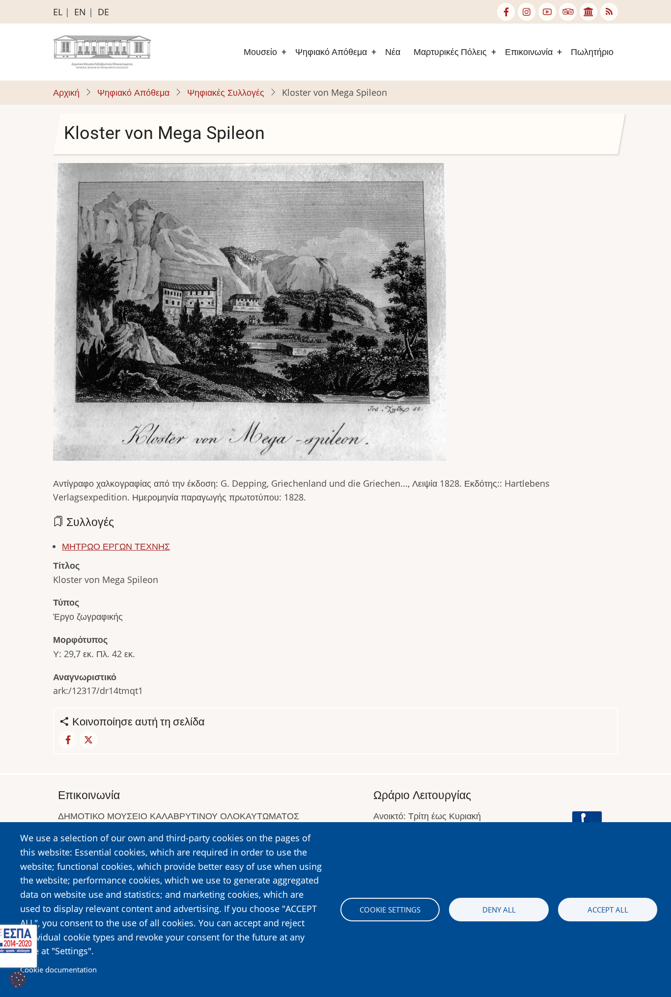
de (103, 12)
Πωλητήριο (592, 52)
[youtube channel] (547, 12)
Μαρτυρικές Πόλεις (450, 52)
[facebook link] (506, 12)
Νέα (392, 52)
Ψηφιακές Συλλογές (225, 92)
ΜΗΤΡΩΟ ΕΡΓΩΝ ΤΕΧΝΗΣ (116, 546)
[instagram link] (526, 12)
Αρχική (66, 92)
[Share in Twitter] (88, 739)
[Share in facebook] (68, 739)
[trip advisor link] (568, 12)
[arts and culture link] (588, 12)
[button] (249, 315)
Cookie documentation (58, 969)
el (57, 12)
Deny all (499, 909)
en (80, 12)
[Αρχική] (102, 51)
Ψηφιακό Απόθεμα (331, 52)
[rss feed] (609, 12)
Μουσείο (260, 52)
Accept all (607, 909)
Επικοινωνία (529, 52)
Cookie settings (390, 909)
